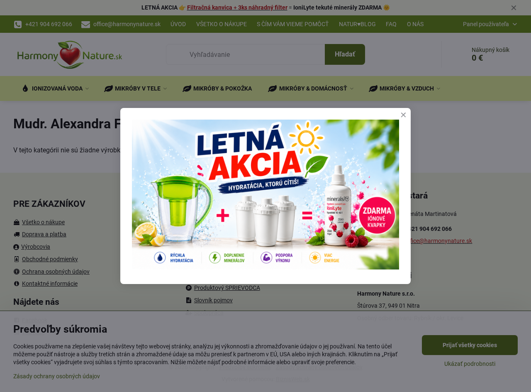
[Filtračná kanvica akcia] (265, 267)
